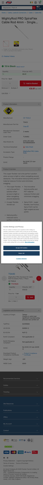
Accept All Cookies (21, 247)
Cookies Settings (21, 258)
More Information (29, 242)
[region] (21, 242)
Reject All (21, 253)
